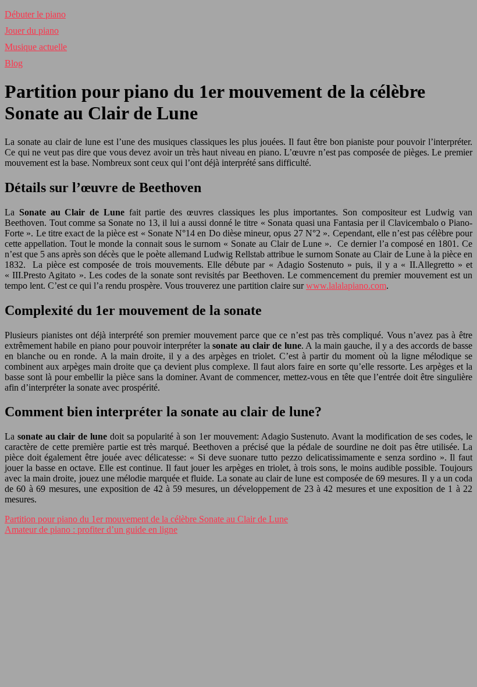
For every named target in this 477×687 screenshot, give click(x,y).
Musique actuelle (36, 47)
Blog (14, 63)
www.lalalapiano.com (346, 286)
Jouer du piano (32, 31)
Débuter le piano (35, 14)
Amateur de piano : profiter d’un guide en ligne (91, 529)
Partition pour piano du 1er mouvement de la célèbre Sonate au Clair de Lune (146, 519)
